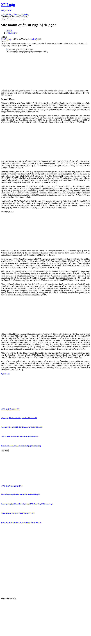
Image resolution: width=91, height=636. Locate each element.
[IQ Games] (2, 15)
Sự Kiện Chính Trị (11, 33)
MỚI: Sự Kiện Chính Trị (10, 409)
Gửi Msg (5, 450)
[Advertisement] (45, 71)
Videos (16, 15)
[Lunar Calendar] (20, 15)
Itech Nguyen (6, 39)
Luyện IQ (7, 15)
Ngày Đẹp (25, 15)
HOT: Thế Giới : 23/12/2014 (12, 486)
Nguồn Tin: (5, 374)
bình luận (34, 39)
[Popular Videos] (12, 15)
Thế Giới (9, 31)
